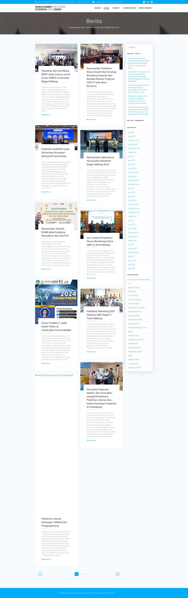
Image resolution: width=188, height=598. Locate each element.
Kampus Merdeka (145, 8)
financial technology (135, 299)
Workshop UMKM (134, 368)
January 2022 (132, 248)
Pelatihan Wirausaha (135, 352)
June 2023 (131, 224)
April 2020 (131, 268)
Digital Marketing (134, 287)
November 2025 (133, 140)
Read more (45, 115)
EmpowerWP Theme (122, 593)
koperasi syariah (133, 323)
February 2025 (133, 172)
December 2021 (133, 252)
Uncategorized (133, 364)
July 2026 (131, 132)
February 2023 (133, 232)
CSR (129, 283)
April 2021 (131, 256)
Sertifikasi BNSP (133, 360)
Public (130, 356)
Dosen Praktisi (133, 295)
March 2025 (132, 168)
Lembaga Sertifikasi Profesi (137, 327)
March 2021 (132, 260)
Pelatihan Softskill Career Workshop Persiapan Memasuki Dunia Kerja (55, 153)
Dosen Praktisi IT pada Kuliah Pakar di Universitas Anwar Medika (56, 326)
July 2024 (131, 188)
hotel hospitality (133, 303)
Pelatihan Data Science (136, 340)
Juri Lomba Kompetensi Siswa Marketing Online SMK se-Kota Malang (100, 241)
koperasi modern (134, 315)
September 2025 (134, 148)
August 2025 (132, 152)
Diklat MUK (132, 291)
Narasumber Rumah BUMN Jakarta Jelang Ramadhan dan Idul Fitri (55, 232)
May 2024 (131, 196)
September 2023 (134, 212)
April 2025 (131, 164)
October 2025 (133, 144)
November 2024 (133, 184)
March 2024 (132, 200)
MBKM (130, 331)
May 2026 (131, 136)
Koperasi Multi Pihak (135, 319)
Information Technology (136, 307)
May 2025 (131, 160)
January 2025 (132, 176)
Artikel (106, 8)
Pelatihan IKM (133, 344)
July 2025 (131, 156)
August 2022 (132, 240)
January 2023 (132, 236)
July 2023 (131, 220)
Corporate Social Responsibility (139, 279)
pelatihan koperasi (134, 348)
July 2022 (131, 244)
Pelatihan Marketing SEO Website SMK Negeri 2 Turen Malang (101, 315)
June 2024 (131, 192)
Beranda (97, 8)
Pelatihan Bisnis (133, 336)
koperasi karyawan (134, 311)
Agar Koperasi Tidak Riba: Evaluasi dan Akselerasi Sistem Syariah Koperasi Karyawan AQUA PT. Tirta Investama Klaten (138, 63)
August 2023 (132, 216)
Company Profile (129, 8)
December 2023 (133, 208)
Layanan (115, 8)
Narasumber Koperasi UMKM (50, 8)
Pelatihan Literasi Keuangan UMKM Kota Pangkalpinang (54, 522)
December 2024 (133, 180)
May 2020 (131, 264)
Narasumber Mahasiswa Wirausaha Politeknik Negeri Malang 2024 (100, 161)
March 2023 (132, 228)
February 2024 (133, 204)
